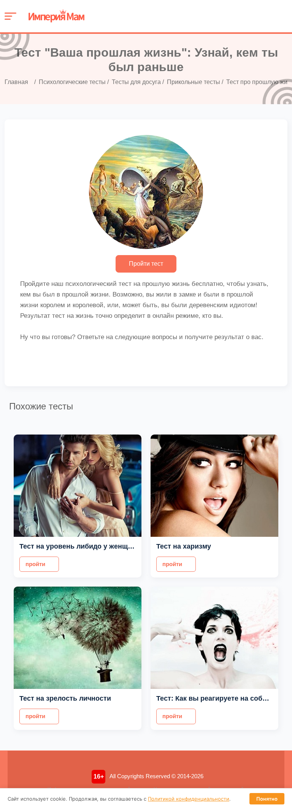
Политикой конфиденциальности (188, 799)
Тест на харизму (183, 546)
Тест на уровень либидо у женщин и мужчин (94, 546)
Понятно (267, 799)
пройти (35, 564)
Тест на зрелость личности (65, 698)
